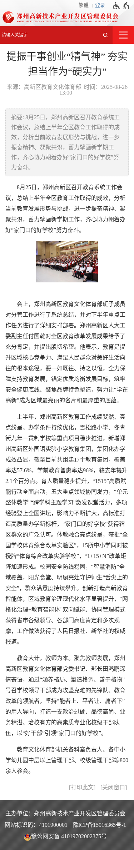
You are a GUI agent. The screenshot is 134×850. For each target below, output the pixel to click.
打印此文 (82, 787)
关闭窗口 (113, 787)
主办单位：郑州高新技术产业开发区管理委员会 (65, 813)
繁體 (84, 5)
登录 (100, 5)
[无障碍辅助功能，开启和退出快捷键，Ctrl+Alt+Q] (121, 5)
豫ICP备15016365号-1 (99, 825)
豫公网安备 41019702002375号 (69, 836)
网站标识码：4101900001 (36, 825)
